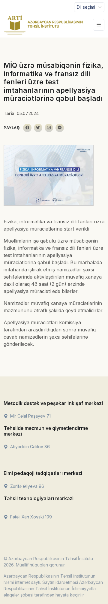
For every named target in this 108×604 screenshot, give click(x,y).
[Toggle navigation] (98, 25)
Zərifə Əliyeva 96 (26, 486)
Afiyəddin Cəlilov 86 (29, 446)
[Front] (43, 24)
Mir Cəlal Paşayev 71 (30, 415)
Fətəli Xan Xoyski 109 (30, 516)
